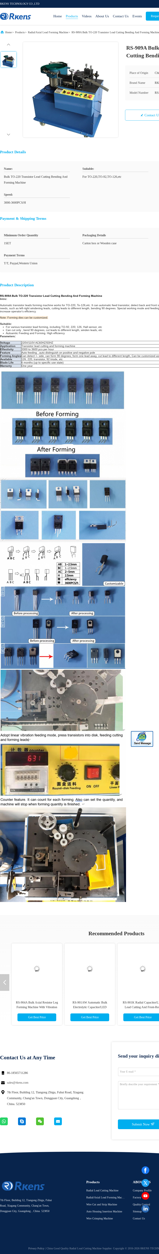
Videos (87, 16)
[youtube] (145, 1195)
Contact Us (121, 16)
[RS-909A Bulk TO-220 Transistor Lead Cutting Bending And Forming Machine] (70, 89)
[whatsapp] (9, 1124)
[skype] (27, 1124)
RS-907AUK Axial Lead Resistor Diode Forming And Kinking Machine (90, 1007)
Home (57, 16)
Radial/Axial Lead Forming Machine (48, 32)
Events (137, 16)
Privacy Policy (36, 1248)
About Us (102, 16)
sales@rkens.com (17, 1082)
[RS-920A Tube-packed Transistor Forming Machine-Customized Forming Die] (37, 968)
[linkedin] (145, 1208)
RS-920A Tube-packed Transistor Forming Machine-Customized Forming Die (36, 1007)
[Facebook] (145, 1170)
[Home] (15, 16)
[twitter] (145, 1183)
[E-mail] (63, 1124)
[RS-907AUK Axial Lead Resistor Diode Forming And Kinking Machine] (90, 968)
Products (72, 16)
